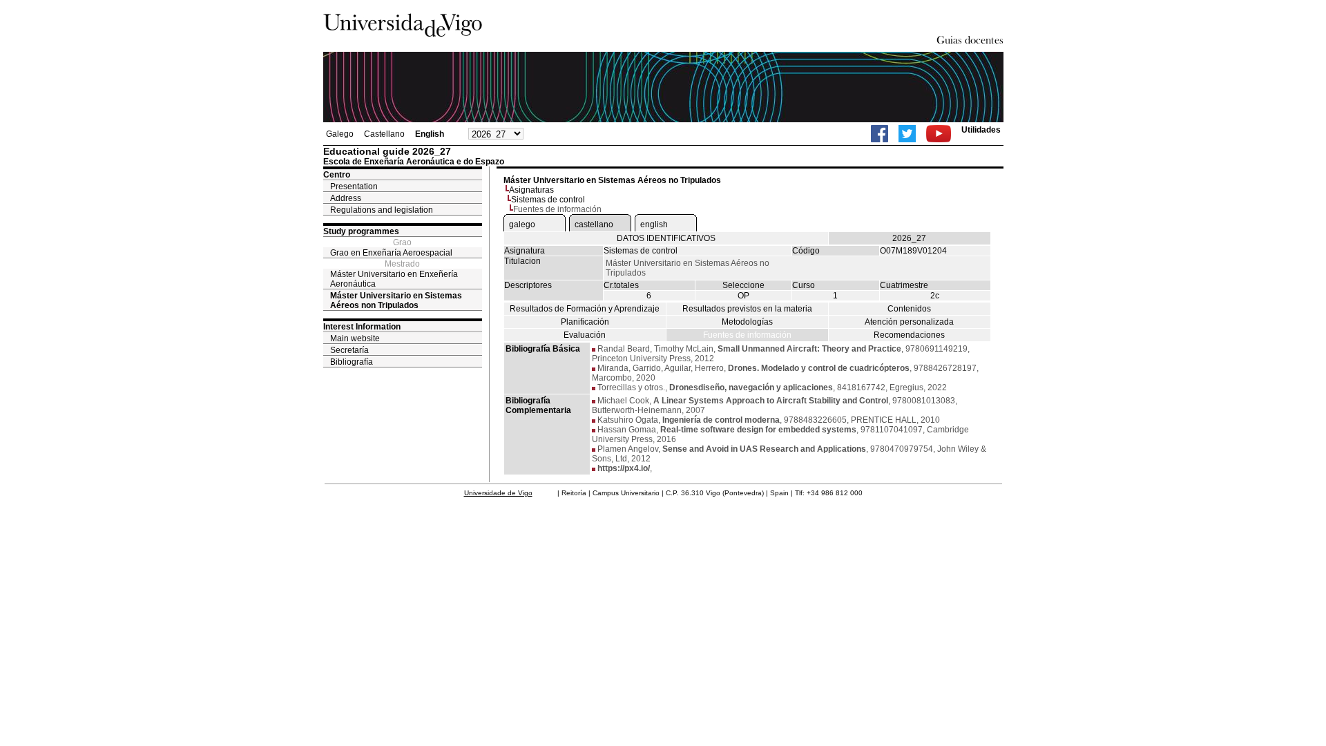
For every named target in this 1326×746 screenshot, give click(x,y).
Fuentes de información (747, 335)
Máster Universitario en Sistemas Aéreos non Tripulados (396, 300)
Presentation (354, 186)
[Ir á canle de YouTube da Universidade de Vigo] (938, 133)
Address (345, 198)
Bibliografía (351, 362)
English (429, 134)
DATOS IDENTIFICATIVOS (666, 238)
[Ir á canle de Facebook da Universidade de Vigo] (879, 133)
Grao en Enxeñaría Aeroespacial (391, 253)
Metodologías (747, 322)
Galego (340, 134)
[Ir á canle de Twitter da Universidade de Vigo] (907, 133)
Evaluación (585, 335)
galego (522, 224)
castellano (594, 224)
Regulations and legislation (381, 210)
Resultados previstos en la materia (747, 309)
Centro (336, 175)
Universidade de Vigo (498, 493)
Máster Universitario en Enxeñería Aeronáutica (394, 279)
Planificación (585, 322)
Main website (355, 338)
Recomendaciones (909, 335)
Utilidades (981, 130)
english (654, 224)
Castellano (384, 134)
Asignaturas (531, 190)
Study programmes (361, 231)
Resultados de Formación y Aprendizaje (585, 309)
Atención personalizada (909, 322)
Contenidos (909, 309)
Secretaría (349, 350)
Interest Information (362, 327)
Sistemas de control (548, 199)
